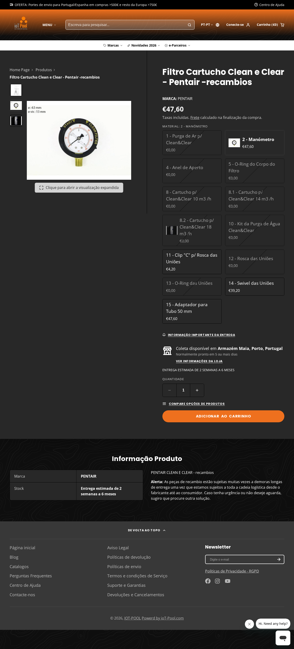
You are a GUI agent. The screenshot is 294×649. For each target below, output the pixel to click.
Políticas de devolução (129, 557)
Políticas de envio (124, 566)
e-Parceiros (178, 45)
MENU (47, 25)
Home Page (20, 69)
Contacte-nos (22, 594)
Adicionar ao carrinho (223, 416)
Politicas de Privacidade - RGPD (232, 571)
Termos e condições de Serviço (137, 576)
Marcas (113, 45)
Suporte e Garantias (126, 585)
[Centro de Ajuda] (269, 4)
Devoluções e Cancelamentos (135, 594)
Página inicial (22, 547)
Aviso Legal (118, 547)
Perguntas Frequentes (31, 576)
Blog (14, 557)
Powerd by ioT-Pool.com (163, 618)
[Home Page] (22, 25)
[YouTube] (227, 581)
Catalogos (19, 566)
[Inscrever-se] (278, 559)
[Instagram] (217, 581)
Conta (238, 25)
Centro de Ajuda (25, 585)
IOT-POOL (132, 618)
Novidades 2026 (143, 45)
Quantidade (173, 379)
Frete (194, 117)
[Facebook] (208, 581)
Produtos (44, 69)
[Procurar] (189, 25)
